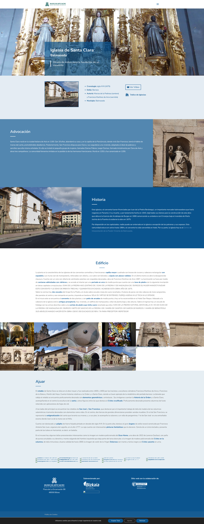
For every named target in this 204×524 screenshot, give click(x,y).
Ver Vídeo (134, 87)
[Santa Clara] (107, 457)
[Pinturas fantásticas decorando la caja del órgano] (157, 459)
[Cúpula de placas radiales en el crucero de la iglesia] (85, 346)
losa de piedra (140, 282)
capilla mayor (111, 272)
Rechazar (142, 521)
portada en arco (98, 282)
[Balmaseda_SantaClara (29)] (178, 186)
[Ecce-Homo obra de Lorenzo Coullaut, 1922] (69, 461)
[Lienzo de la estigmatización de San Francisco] (69, 459)
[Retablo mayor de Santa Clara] (47, 457)
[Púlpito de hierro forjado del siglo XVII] (47, 461)
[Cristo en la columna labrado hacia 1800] (91, 461)
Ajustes (129, 521)
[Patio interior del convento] (85, 370)
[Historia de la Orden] (89, 457)
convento (65, 298)
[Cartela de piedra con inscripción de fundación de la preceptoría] (153, 346)
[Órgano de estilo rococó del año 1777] (113, 459)
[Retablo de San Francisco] (46, 459)
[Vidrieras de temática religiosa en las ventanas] (119, 346)
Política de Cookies (51, 514)
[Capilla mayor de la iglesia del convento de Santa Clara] (17, 346)
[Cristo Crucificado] (132, 457)
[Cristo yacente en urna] (112, 461)
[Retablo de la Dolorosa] (90, 459)
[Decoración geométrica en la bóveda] (69, 457)
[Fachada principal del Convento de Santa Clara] (51, 370)
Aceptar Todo (115, 521)
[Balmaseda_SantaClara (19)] (41, 247)
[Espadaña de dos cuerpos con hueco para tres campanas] (51, 346)
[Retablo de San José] (155, 457)
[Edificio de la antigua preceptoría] (119, 370)
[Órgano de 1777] (131, 459)
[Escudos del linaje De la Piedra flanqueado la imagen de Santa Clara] (17, 370)
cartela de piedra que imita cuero (83, 305)
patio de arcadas (93, 298)
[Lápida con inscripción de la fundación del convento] (187, 346)
